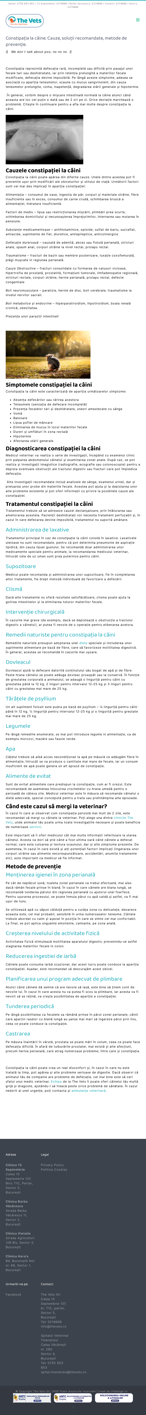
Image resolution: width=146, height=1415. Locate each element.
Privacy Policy (52, 1165)
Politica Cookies (54, 1169)
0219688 (61, 3)
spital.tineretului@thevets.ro (63, 1372)
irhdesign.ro (119, 1391)
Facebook (13, 1294)
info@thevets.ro (54, 1326)
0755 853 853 (25, 3)
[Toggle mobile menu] (138, 20)
